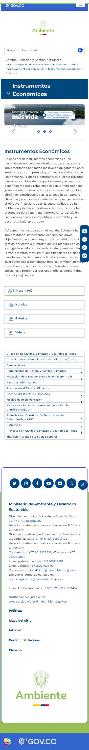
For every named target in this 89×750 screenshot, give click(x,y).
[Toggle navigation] (80, 4)
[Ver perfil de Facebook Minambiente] (37, 483)
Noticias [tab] (21, 304)
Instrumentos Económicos (64, 69)
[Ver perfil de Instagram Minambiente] (26, 483)
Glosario (15, 650)
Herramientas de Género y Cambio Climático (36, 371)
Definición (12, 73)
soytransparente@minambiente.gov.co (36, 579)
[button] (39, 131)
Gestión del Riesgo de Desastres (28, 394)
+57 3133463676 (41, 565)
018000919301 (53, 561)
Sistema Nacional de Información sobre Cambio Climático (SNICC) (38, 407)
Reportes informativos (21, 382)
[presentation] (14, 131)
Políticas (15, 610)
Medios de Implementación (25, 399)
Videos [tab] (20, 332)
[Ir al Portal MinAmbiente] (43, 27)
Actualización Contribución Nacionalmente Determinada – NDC (35, 417)
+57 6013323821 (40, 552)
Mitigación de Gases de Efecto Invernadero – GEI (45, 64)
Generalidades (16, 365)
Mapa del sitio (20, 620)
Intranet (15, 630)
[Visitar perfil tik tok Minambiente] (83, 483)
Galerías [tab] (21, 318)
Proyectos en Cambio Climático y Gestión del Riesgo (42, 430)
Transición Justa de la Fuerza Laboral (32, 436)
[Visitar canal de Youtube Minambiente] (48, 483)
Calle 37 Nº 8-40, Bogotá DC (47, 538)
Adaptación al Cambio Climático (28, 388)
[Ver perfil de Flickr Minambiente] (60, 483)
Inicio (9, 64)
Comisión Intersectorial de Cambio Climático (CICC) (41, 359)
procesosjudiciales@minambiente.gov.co (38, 601)
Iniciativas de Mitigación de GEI (25, 69)
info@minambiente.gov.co (57, 570)
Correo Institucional (25, 640)
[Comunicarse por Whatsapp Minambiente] (71, 483)
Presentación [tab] (24, 290)
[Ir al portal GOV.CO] (15, 5)
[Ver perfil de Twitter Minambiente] (14, 483)
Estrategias (14, 425)
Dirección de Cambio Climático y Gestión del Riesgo (41, 353)
